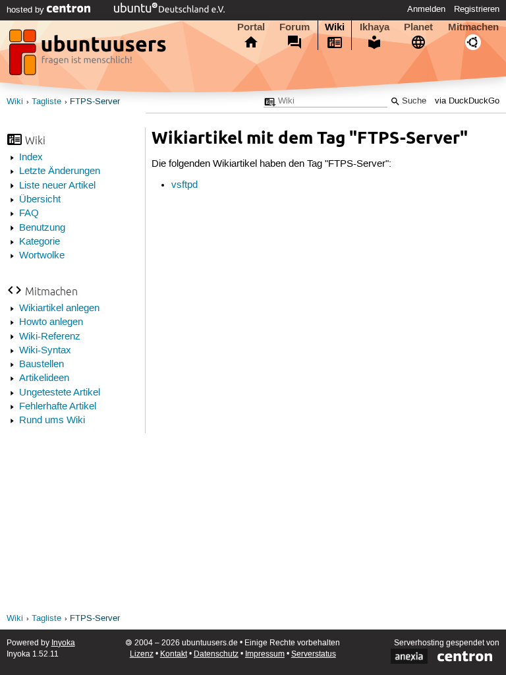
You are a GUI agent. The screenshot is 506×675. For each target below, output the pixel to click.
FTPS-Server (95, 102)
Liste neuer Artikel (57, 186)
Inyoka (63, 643)
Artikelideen (44, 378)
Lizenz (142, 654)
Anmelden (426, 9)
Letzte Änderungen (59, 171)
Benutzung (42, 228)
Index (31, 157)
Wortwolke (42, 256)
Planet (418, 27)
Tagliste (46, 102)
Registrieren (476, 9)
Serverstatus (313, 654)
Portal (251, 27)
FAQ (29, 214)
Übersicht (40, 200)
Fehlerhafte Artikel (57, 407)
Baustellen (41, 364)
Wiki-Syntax (45, 351)
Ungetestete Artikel (59, 393)
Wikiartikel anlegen (59, 308)
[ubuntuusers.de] (89, 56)
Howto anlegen (51, 322)
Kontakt (173, 654)
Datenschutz (216, 654)
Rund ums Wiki (52, 420)
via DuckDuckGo (467, 101)
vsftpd (184, 185)
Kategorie (39, 242)
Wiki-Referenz (49, 337)
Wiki (335, 27)
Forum (294, 27)
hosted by (27, 10)
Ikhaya (374, 27)
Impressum (265, 654)
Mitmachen (473, 27)
